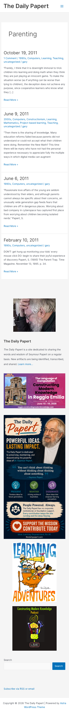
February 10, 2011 (21, 240)
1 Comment (10, 58)
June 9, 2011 (16, 113)
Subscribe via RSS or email (19, 688)
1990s (22, 58)
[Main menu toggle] (62, 6)
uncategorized (12, 61)
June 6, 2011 (16, 178)
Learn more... (25, 364)
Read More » (11, 100)
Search (8, 659)
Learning (46, 58)
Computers (33, 58)
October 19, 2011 (20, 52)
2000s (7, 119)
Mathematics (11, 122)
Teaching (58, 58)
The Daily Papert (26, 5)
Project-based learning (33, 122)
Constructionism (36, 119)
